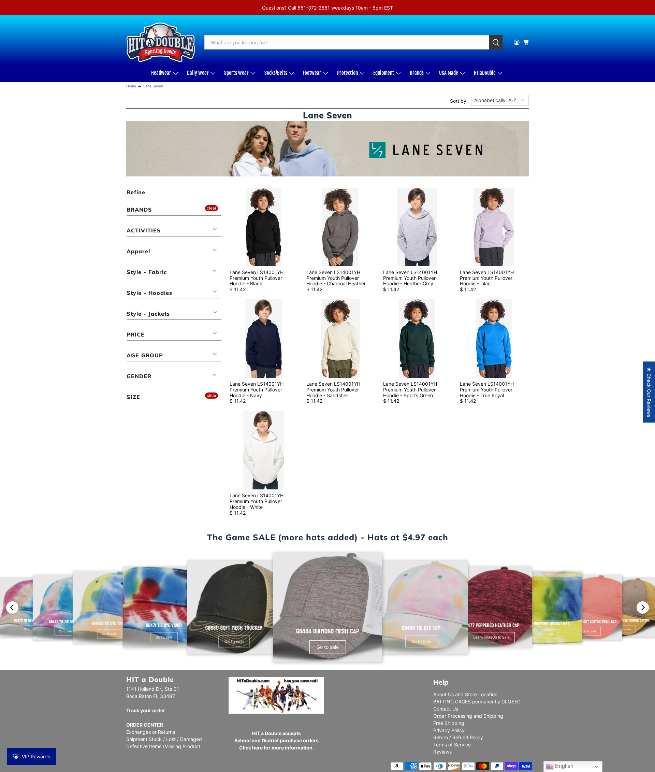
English (563, 766)
